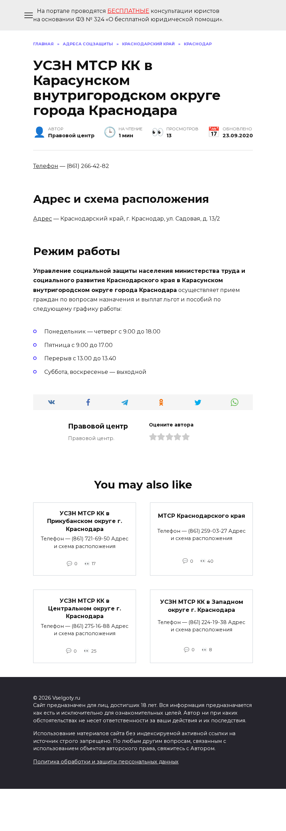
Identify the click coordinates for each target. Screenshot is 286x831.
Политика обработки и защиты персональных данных (106, 762)
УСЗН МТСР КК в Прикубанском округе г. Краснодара (84, 521)
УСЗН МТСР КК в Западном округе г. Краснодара (201, 606)
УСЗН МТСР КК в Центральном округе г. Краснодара (84, 608)
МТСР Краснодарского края (201, 516)
